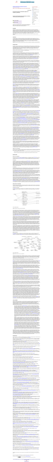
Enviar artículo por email (35, 18)
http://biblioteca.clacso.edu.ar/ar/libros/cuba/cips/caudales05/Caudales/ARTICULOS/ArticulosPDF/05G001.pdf (24, 390)
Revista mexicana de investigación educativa (20, 6)
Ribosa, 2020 (26, 68)
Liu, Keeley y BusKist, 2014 (25, 119)
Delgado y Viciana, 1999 (28, 105)
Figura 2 (21, 234)
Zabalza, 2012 (35, 71)
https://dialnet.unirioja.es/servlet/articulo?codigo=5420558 (23, 382)
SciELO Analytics (34, 16)
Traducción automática (35, 17)
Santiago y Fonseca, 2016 (21, 75)
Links (29, 337)
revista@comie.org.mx (26, 461)
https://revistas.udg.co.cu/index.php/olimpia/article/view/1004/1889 (24, 380)
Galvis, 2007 (25, 270)
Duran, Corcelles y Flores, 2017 (23, 118)
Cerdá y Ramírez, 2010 (21, 272)
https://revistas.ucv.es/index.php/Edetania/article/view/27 (23, 436)
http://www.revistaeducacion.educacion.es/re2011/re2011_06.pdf (32, 441)
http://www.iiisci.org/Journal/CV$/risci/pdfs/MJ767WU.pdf (19, 362)
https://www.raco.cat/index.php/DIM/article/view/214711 (33, 419)
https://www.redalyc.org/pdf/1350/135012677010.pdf (30, 434)
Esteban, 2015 (27, 314)
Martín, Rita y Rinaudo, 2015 (21, 133)
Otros (33, 22)
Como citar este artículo (35, 15)
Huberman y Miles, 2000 (24, 178)
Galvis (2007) (36, 95)
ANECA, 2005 (27, 99)
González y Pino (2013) (25, 305)
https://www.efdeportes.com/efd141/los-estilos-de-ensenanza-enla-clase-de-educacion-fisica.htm (23, 351)
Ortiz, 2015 (32, 311)
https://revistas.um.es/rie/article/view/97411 (22, 378)
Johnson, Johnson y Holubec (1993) (22, 113)
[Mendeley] (32, 22)
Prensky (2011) (28, 76)
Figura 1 (15, 188)
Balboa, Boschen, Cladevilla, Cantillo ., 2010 (17, 107)
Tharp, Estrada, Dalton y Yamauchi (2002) (21, 117)
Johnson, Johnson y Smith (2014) (30, 113)
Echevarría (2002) (14, 86)
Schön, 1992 (36, 77)
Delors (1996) (28, 87)
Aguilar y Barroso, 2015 (37, 181)
